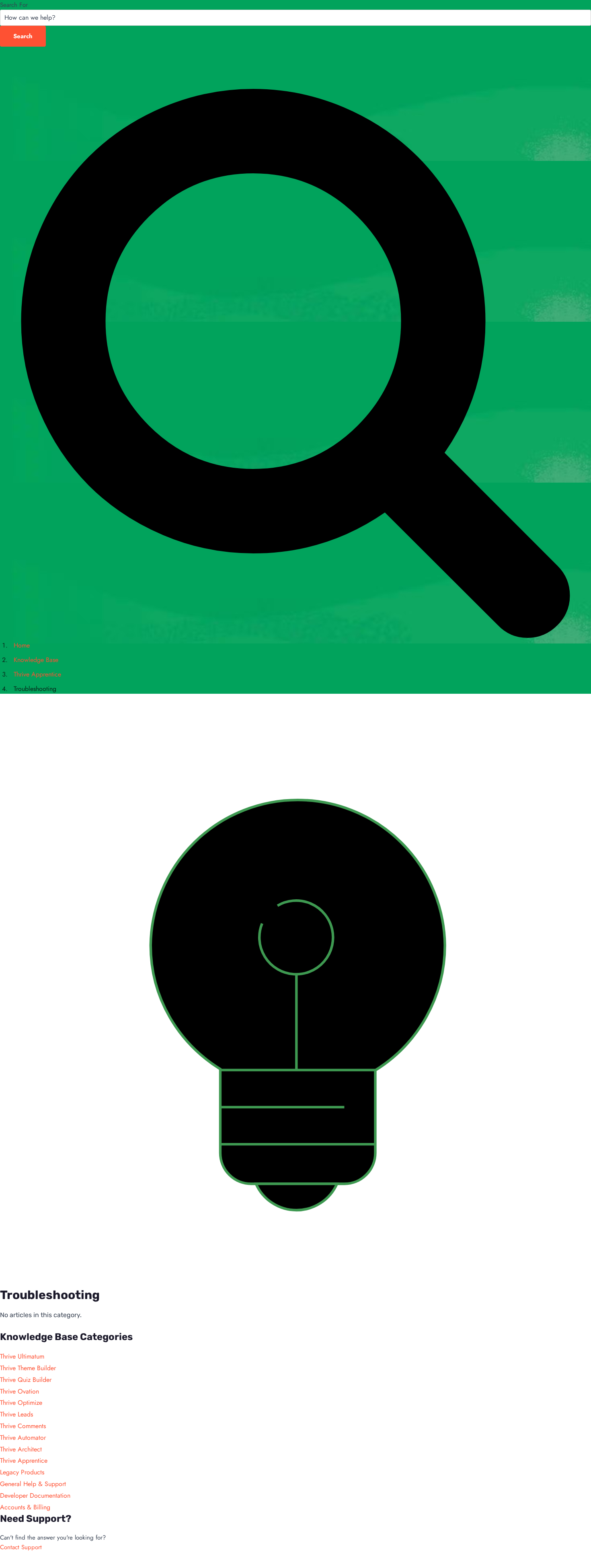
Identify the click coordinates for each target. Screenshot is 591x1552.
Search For (14, 4)
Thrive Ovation (19, 1391)
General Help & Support (33, 1483)
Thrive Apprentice (23, 1460)
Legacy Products (22, 1472)
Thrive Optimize (21, 1402)
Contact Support (21, 1547)
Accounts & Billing (25, 1507)
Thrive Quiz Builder (25, 1379)
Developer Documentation (35, 1495)
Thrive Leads (16, 1414)
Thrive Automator (23, 1437)
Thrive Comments (23, 1426)
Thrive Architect (21, 1449)
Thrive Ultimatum (22, 1356)
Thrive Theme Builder (28, 1368)
